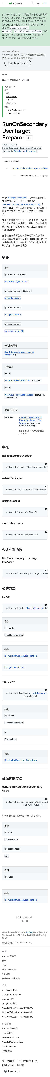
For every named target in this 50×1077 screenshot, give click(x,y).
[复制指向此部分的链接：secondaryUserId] (26, 523)
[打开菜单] (4, 3)
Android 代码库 (9, 956)
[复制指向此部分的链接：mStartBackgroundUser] (35, 456)
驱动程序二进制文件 (11, 978)
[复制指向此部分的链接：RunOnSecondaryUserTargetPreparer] (16, 562)
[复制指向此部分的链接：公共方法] (18, 588)
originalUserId (13, 314)
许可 (36, 1061)
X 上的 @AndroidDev (11, 994)
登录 (45, 3)
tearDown (10, 394)
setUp (8, 380)
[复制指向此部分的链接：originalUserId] (22, 501)
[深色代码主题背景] (46, 464)
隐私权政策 (9, 1065)
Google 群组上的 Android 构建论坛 (17, 1012)
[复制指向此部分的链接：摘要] (11, 257)
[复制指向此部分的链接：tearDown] (18, 682)
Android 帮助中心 (10, 1028)
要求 (4, 960)
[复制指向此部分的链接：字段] (11, 447)
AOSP (4, 74)
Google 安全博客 (9, 1003)
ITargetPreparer (17, 197)
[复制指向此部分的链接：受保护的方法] (25, 778)
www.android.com (10, 1037)
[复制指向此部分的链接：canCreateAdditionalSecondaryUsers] (12, 791)
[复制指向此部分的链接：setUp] (12, 597)
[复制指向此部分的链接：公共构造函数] (25, 550)
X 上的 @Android (9, 990)
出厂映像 (6, 974)
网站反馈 (20, 1065)
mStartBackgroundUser (17, 281)
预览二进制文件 (9, 969)
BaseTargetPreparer (25, 151)
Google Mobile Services (12, 1042)
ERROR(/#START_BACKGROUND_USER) (21, 204)
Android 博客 (8, 999)
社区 (19, 1061)
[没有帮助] (28, 80)
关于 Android (8, 1061)
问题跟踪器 (7, 1050)
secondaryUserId (14, 331)
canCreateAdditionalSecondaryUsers (30, 418)
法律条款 (27, 1061)
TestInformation (21, 380)
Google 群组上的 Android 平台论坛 (17, 1008)
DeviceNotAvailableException (21, 655)
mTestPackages (13, 298)
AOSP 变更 (31, 38)
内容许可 (29, 932)
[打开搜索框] (32, 3)
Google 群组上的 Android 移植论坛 (17, 1017)
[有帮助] (23, 80)
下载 (4, 965)
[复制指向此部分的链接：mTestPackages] (25, 478)
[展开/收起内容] (14, 86)
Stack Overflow (9, 1046)
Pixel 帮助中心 (8, 1033)
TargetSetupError (14, 667)
